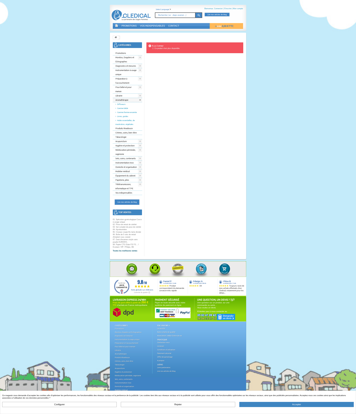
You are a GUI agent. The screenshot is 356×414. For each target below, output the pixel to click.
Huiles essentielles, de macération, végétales (125, 122)
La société (161, 328)
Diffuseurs (121, 104)
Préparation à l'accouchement (122, 81)
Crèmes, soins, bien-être (126, 133)
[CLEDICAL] (126, 12)
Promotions (129, 26)
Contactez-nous (163, 342)
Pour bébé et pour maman (123, 89)
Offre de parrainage (165, 357)
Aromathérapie (121, 100)
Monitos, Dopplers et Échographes (124, 59)
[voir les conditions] (123, 312)
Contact (173, 26)
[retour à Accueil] (115, 37)
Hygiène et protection (125, 146)
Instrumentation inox (124, 163)
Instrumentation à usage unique (126, 72)
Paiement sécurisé (164, 353)
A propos (160, 360)
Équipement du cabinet (125, 176)
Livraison (160, 346)
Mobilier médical (122, 171)
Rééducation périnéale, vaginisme (125, 152)
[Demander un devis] (216, 317)
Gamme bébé (122, 108)
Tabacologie (120, 137)
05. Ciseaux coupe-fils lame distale (127, 232)
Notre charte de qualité (166, 332)
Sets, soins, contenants (125, 158)
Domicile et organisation (126, 167)
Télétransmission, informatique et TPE (124, 186)
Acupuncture (121, 141)
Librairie (118, 96)
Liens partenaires (163, 367)
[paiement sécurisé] (167, 313)
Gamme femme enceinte (127, 112)
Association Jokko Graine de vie (169, 336)
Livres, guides (122, 116)
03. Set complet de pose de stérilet (127, 227)
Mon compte (238, 9)
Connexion (218, 9)
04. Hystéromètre (120, 229)
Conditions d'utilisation (166, 350)
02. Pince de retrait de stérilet (125, 224)
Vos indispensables (152, 26)
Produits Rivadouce (124, 128)
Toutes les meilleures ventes (125, 251)
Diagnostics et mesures (125, 66)
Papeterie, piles (122, 180)
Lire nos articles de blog (217, 14)
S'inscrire (227, 9)
